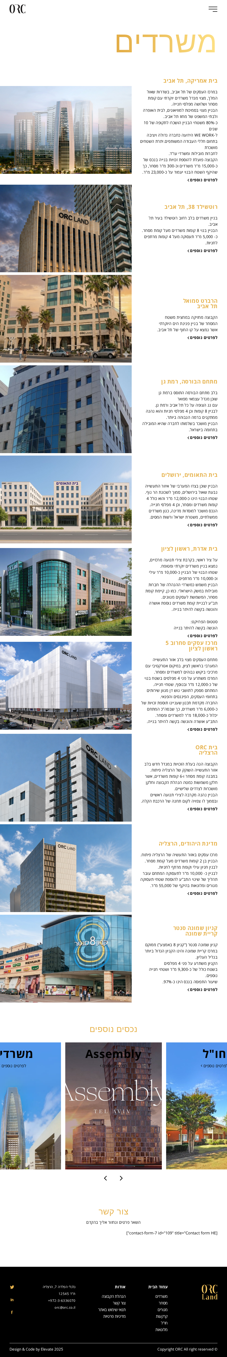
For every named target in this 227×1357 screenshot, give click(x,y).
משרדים (161, 1296)
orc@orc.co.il (65, 1307)
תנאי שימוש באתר (112, 1310)
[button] (105, 1178)
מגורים (163, 1310)
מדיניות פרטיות (114, 1316)
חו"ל (164, 1323)
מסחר (163, 1303)
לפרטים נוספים (203, 180)
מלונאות (161, 1330)
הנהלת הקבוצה (113, 1296)
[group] (113, 1105)
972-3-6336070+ (62, 1300)
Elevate (47, 1349)
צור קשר (119, 1303)
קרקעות (162, 1316)
